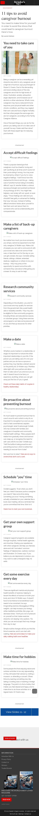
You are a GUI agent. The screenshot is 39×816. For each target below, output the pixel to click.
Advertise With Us (8, 756)
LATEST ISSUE (5, 804)
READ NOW (6, 799)
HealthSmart (7, 8)
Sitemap (20, 814)
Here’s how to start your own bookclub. (18, 509)
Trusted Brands (7, 768)
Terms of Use (13, 814)
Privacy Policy (6, 759)
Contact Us (5, 762)
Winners (4, 765)
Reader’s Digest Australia (16, 811)
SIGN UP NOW (10, 738)
